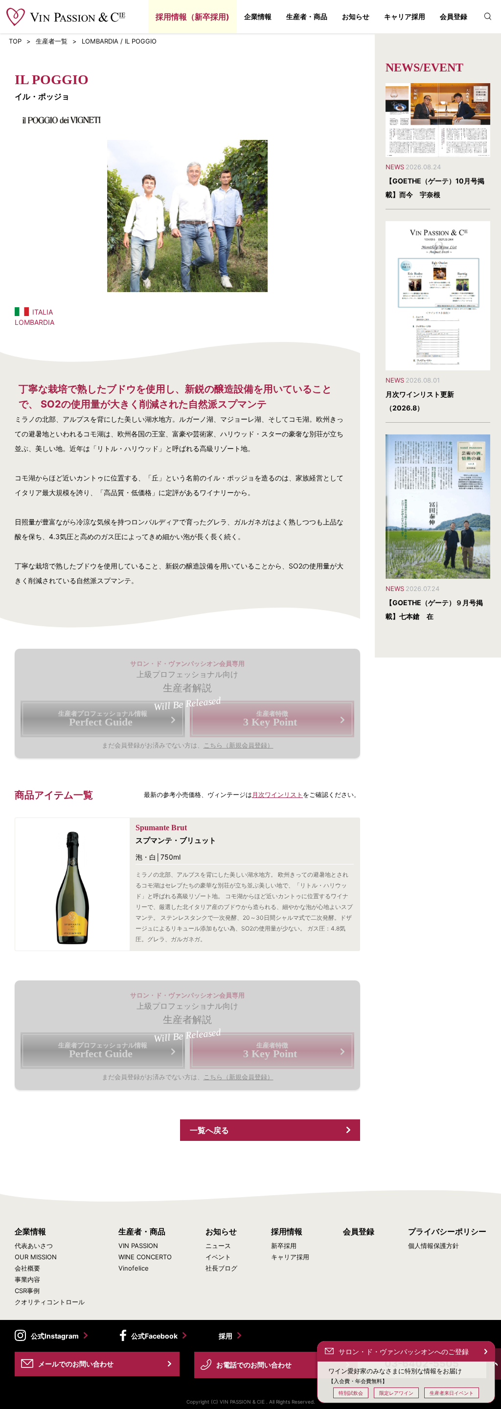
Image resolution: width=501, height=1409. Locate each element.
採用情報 (286, 1231)
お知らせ (355, 16)
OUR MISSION (36, 1257)
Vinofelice (133, 1268)
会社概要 (27, 1268)
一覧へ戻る (209, 1130)
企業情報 (258, 16)
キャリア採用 (404, 16)
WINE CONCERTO (145, 1257)
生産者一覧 (52, 41)
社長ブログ (221, 1268)
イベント (218, 1257)
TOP (15, 41)
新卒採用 (283, 1246)
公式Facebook (154, 1336)
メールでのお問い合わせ (76, 1364)
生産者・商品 (306, 16)
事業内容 (27, 1279)
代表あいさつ (34, 1246)
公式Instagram (55, 1336)
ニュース (218, 1246)
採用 (225, 1336)
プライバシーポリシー (447, 1231)
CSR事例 (27, 1291)
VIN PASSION (138, 1246)
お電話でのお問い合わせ (254, 1365)
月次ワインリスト (277, 794)
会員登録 (453, 16)
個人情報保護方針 (433, 1246)
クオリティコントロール (50, 1302)
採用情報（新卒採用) (192, 17)
